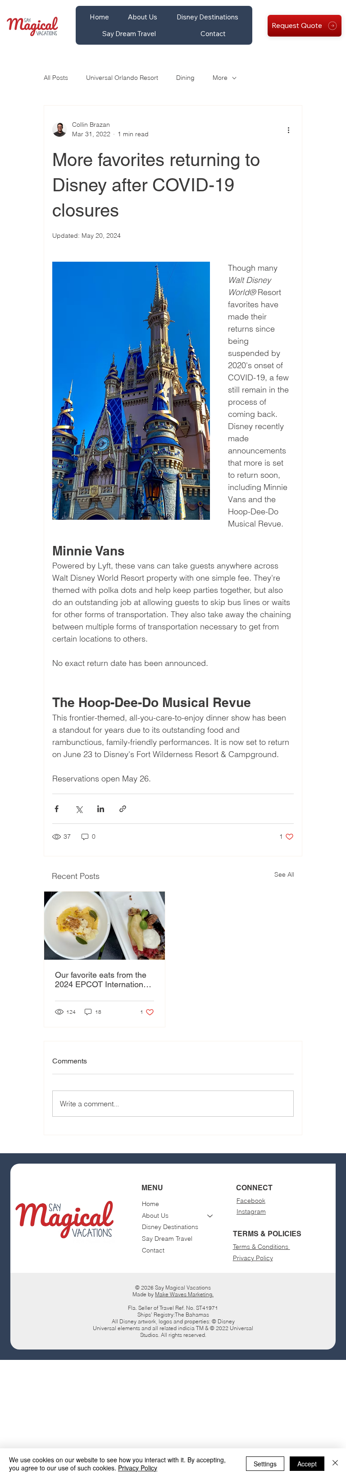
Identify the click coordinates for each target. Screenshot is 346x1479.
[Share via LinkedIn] (100, 808)
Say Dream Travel (167, 1238)
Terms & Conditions (261, 1247)
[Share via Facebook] (56, 808)
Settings (265, 1463)
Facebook (251, 1201)
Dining (185, 78)
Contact (153, 1250)
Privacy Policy (253, 1258)
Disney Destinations (170, 1227)
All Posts (56, 78)
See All (284, 874)
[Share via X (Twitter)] (78, 808)
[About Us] (210, 1216)
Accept (307, 1463)
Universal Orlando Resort (122, 78)
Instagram (251, 1211)
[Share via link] (122, 808)
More (220, 78)
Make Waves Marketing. (184, 1294)
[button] (142, 16)
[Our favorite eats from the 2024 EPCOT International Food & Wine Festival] (104, 926)
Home (150, 1204)
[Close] (335, 1464)
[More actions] (288, 129)
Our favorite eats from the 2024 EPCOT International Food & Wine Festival (102, 979)
